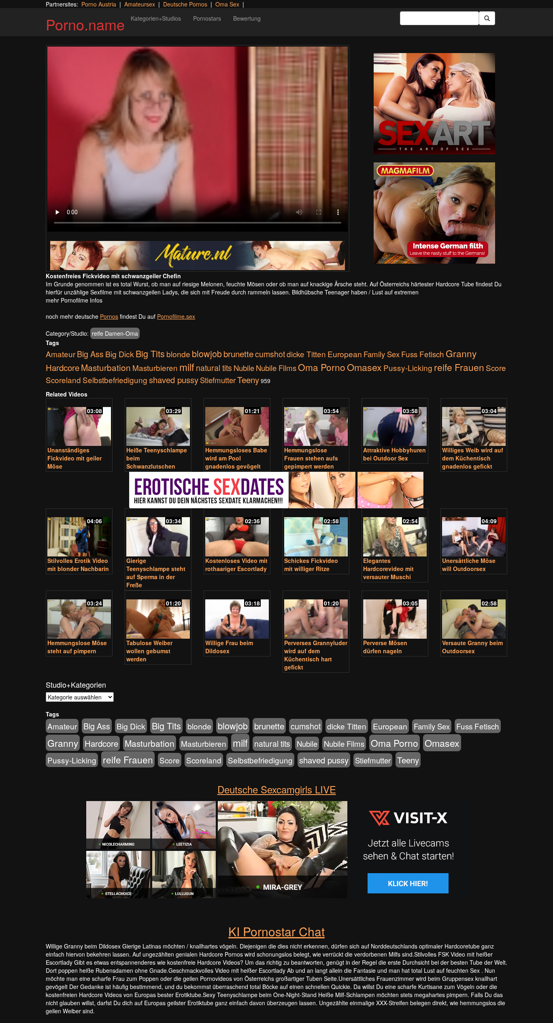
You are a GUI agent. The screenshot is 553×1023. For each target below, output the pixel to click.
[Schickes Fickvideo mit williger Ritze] (316, 533)
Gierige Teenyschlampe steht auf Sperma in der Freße (155, 572)
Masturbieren (155, 367)
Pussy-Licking (407, 367)
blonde (178, 354)
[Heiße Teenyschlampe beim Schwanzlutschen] (158, 423)
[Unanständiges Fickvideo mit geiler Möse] (79, 423)
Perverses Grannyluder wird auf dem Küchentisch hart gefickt (315, 655)
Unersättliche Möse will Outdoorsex (469, 564)
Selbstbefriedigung (115, 379)
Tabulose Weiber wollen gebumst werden (149, 651)
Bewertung (247, 18)
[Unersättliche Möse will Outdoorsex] (474, 533)
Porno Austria (98, 4)
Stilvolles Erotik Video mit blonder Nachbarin (78, 564)
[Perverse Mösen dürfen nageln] (395, 615)
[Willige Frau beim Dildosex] (237, 615)
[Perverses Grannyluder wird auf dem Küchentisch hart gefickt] (316, 615)
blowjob (207, 353)
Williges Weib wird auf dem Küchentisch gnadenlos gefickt (472, 458)
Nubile (244, 367)
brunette (238, 353)
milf (186, 367)
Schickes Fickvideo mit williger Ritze (311, 564)
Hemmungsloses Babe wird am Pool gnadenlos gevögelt (236, 458)
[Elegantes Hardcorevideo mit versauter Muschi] (395, 533)
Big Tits (150, 353)
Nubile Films (276, 367)
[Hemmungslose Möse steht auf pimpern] (79, 615)
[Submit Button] (487, 18)
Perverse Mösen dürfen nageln (385, 647)
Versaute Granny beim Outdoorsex (472, 647)
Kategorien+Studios (156, 18)
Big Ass (90, 354)
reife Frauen (459, 366)
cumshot (270, 354)
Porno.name (85, 24)
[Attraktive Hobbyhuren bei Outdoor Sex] (395, 423)
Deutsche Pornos (185, 4)
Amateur (60, 353)
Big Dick (119, 353)
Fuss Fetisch (422, 353)
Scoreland (63, 379)
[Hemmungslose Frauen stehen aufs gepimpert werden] (316, 423)
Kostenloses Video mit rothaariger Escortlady (236, 564)
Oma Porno (321, 366)
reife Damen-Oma (115, 333)
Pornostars (207, 18)
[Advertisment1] (434, 103)
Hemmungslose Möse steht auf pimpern (77, 647)
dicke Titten (306, 353)
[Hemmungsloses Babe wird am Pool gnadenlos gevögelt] (237, 423)
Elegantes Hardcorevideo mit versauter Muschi (388, 568)
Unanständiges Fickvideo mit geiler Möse (74, 458)
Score (496, 367)
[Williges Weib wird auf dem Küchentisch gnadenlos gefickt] (474, 423)
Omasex (364, 367)
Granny (461, 353)
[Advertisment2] (434, 213)
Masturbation (106, 367)
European (345, 354)
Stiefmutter (218, 380)
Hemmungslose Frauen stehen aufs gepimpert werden (311, 458)
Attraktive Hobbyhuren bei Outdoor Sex (394, 454)
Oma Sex (227, 4)
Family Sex (382, 354)
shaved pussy (173, 380)
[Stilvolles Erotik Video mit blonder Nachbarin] (79, 533)
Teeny (248, 379)
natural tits (214, 367)
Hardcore (62, 367)
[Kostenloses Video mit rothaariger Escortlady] (237, 533)
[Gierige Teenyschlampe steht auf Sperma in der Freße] (158, 533)
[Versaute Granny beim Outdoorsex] (474, 615)
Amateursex (139, 4)
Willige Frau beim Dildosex (229, 647)
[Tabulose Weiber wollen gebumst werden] (158, 615)
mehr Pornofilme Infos (74, 300)
